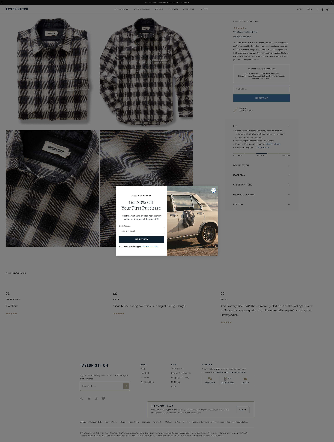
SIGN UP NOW (141, 239)
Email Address (125, 226)
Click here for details (149, 246)
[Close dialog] (213, 190)
